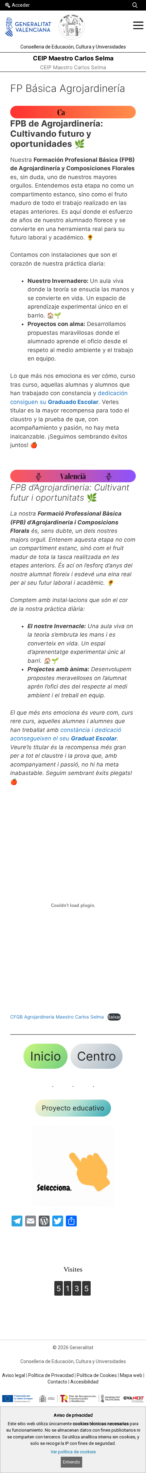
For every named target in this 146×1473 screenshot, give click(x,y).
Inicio (45, 1056)
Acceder (21, 5)
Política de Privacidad (51, 1375)
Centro (96, 1056)
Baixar (114, 1017)
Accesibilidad (84, 1381)
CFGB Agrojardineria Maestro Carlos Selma (57, 1017)
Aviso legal (13, 1375)
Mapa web (131, 1375)
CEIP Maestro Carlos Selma (73, 58)
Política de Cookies (97, 1375)
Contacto (57, 1381)
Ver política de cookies (73, 1451)
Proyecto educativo (73, 1108)
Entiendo (71, 1462)
